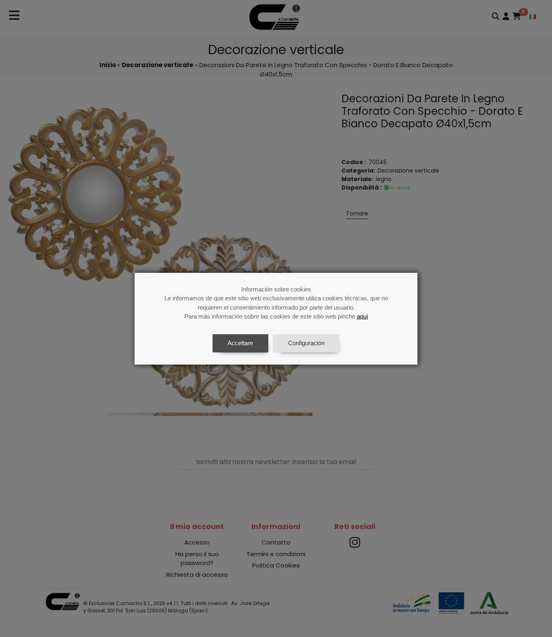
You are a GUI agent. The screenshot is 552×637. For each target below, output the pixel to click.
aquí (362, 316)
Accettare (240, 343)
